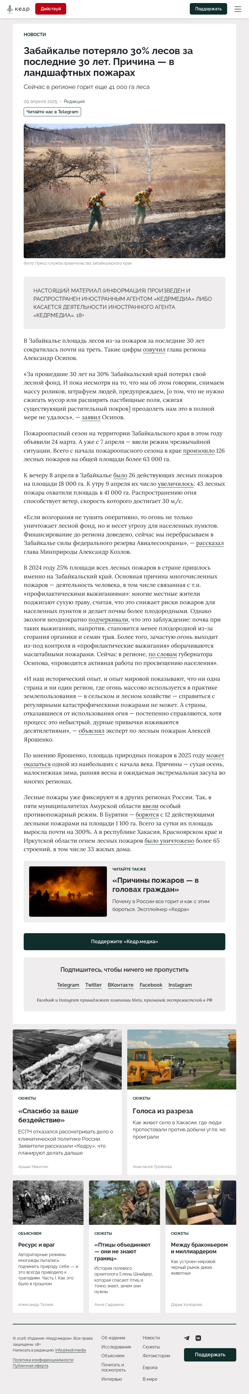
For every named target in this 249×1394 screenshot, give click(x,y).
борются (147, 814)
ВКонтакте (121, 985)
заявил (91, 417)
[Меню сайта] (238, 9)
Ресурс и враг (36, 1245)
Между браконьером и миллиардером (199, 1248)
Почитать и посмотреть (113, 1367)
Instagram (180, 985)
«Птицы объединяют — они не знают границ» (122, 1252)
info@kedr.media (70, 1350)
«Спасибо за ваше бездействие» (48, 1115)
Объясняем (29, 1233)
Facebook (151, 985)
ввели (150, 806)
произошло (199, 450)
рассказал (210, 542)
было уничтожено (169, 840)
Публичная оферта (30, 1365)
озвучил (154, 349)
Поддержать (208, 8)
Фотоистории (156, 1355)
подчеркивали (108, 619)
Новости (35, 34)
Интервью (111, 1379)
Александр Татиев (35, 1304)
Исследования (116, 1346)
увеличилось (176, 483)
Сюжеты (27, 1098)
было (120, 475)
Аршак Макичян (33, 1166)
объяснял (91, 730)
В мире (150, 1379)
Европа (150, 1367)
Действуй (51, 8)
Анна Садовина (109, 1304)
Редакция (74, 101)
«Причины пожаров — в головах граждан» (155, 885)
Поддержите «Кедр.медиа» (124, 941)
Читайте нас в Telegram (52, 112)
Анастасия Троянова (152, 1166)
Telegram (68, 985)
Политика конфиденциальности (43, 1360)
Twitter (93, 985)
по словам (162, 654)
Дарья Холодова (186, 1304)
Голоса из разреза (163, 1111)
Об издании (113, 1337)
